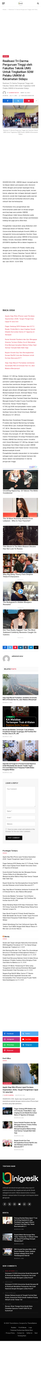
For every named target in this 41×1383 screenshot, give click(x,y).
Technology (7, 1083)
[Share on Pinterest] (29, 101)
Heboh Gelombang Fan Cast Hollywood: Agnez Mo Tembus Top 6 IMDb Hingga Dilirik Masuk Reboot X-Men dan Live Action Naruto (20, 927)
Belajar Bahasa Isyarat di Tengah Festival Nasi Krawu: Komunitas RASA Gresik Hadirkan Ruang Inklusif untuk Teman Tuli (21, 1297)
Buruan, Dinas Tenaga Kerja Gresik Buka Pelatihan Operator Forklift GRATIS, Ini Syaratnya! (18, 1308)
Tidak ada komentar (27, 95)
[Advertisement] (20, 34)
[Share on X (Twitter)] (18, 101)
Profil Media (22, 1327)
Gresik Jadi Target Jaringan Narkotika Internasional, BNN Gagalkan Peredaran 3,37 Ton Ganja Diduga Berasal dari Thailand (20, 945)
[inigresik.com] (20, 3)
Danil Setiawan (10, 1271)
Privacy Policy (10, 1333)
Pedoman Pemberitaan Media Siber (22, 1330)
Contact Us (20, 1333)
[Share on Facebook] (8, 101)
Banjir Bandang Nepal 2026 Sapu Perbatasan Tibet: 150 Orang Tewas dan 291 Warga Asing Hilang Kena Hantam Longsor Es (20, 907)
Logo (30, 1327)
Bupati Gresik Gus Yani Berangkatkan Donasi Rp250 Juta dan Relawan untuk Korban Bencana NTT (19, 355)
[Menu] (3, 3)
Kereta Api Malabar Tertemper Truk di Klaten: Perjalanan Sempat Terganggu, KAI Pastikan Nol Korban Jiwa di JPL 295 (19, 731)
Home (4, 9)
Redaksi (13, 1327)
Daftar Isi (29, 1333)
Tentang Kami (21, 1336)
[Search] (38, 3)
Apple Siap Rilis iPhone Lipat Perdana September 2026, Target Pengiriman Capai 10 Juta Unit (19, 318)
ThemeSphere (32, 1323)
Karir (36, 1333)
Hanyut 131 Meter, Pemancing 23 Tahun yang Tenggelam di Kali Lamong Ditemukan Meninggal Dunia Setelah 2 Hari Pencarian (19, 968)
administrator (14, 92)
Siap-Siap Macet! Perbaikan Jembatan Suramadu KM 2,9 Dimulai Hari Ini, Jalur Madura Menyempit (20, 365)
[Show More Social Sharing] (36, 101)
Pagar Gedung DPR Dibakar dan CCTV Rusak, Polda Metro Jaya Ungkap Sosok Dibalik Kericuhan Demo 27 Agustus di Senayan (20, 866)
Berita (7, 937)
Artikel (5, 56)
